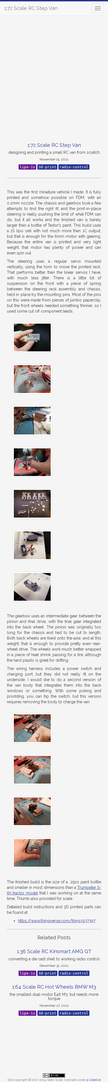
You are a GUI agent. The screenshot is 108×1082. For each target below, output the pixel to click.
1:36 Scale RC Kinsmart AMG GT (54, 951)
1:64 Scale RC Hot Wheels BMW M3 (54, 987)
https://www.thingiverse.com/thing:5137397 (56, 921)
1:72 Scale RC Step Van (31, 8)
